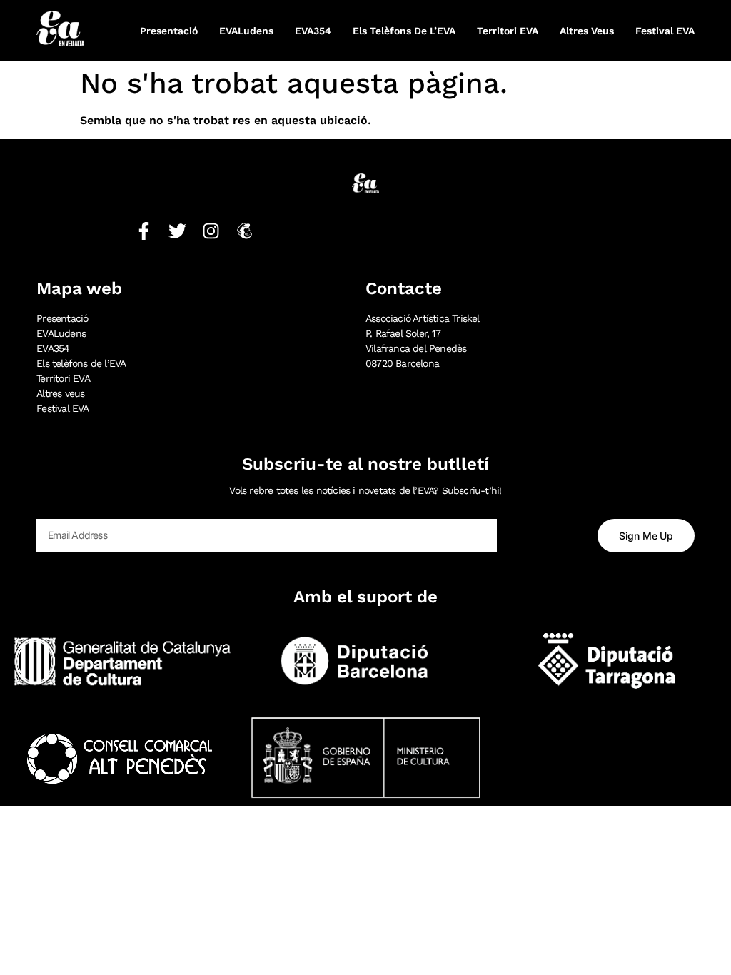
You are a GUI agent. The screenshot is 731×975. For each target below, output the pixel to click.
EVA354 (313, 30)
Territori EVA (507, 30)
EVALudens (246, 30)
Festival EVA (665, 30)
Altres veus (587, 30)
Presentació (169, 30)
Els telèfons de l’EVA (404, 30)
